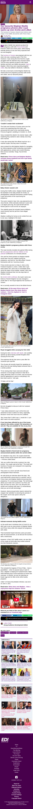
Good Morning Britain (16, 748)
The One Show (16, 755)
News (16, 744)
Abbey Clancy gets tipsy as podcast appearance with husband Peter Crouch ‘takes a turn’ (9, 728)
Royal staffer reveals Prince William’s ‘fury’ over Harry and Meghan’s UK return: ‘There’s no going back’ (24, 665)
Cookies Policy (16, 793)
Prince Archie (21, 47)
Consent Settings (16, 794)
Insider (16, 772)
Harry (27, 64)
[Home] (3, 2)
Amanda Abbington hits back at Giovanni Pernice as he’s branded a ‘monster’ (24, 711)
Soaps (16, 759)
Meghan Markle (5, 632)
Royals (3, 24)
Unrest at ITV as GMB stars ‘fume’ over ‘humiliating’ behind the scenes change (23, 727)
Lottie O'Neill (7, 35)
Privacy (16, 796)
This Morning (16, 750)
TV (16, 746)
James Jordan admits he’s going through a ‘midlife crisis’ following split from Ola (9, 696)
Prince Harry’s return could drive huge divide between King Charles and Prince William (23, 651)
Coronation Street (16, 761)
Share (5, 38)
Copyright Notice (16, 798)
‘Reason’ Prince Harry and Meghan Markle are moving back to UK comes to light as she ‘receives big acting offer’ (9, 678)
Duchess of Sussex (9, 55)
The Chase (17, 754)
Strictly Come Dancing (16, 757)
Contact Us (16, 791)
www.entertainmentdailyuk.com (14, 801)
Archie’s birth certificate (10, 277)
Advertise (16, 789)
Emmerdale (16, 765)
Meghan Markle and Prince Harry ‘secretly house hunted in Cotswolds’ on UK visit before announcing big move (24, 678)
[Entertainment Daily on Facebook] (16, 777)
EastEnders (16, 763)
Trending (16, 768)
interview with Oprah (17, 353)
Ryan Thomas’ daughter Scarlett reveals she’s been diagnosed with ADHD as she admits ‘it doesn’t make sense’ (24, 697)
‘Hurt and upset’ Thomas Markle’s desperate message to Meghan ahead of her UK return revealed (9, 651)
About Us (16, 783)
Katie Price (16, 770)
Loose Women (16, 752)
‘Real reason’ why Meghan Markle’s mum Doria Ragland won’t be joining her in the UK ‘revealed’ (9, 665)
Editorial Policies (16, 787)
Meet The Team (16, 785)
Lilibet (2, 68)
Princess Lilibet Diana (22, 632)
